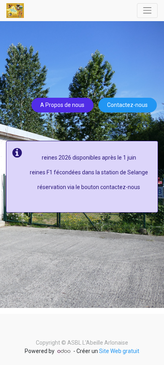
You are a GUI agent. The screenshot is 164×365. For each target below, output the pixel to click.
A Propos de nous (62, 105)
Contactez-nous (127, 105)
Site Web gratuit (119, 351)
